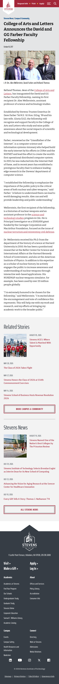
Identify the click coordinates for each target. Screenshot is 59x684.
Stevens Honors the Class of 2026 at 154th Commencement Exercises (24, 381)
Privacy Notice (20, 676)
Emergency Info (48, 676)
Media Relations (35, 651)
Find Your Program (10, 588)
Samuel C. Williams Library (13, 618)
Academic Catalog (10, 623)
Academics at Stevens (11, 584)
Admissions (34, 647)
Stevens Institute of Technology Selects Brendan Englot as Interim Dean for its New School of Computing (29, 470)
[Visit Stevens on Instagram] (29, 660)
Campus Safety (9, 642)
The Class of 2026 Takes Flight (18, 367)
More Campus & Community (29, 409)
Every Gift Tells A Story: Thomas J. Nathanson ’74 (27, 498)
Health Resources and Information (11, 648)
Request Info (22, 4)
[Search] (55, 4)
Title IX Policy (33, 676)
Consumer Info (35, 598)
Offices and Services (37, 584)
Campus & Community (22, 18)
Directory (33, 637)
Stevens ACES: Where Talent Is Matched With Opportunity (40, 342)
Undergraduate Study (11, 598)
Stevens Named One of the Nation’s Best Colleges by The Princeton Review (42, 443)
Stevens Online (9, 608)
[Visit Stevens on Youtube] (20, 660)
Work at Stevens (35, 642)
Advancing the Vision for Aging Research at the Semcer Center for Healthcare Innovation (29, 485)
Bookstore (7, 655)
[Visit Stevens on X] (39, 660)
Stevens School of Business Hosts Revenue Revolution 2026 (29, 397)
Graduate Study (9, 603)
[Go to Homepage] (8, 8)
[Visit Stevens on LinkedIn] (10, 660)
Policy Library (34, 588)
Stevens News (8, 18)
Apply (41, 4)
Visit (34, 4)
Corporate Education (11, 613)
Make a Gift (10, 568)
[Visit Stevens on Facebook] (49, 660)
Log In (33, 568)
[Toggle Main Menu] (49, 3)
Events (6, 637)
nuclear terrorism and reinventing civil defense (29, 231)
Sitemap (8, 676)
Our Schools (8, 593)
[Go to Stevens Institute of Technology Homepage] (29, 541)
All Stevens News (29, 510)
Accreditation (34, 593)
